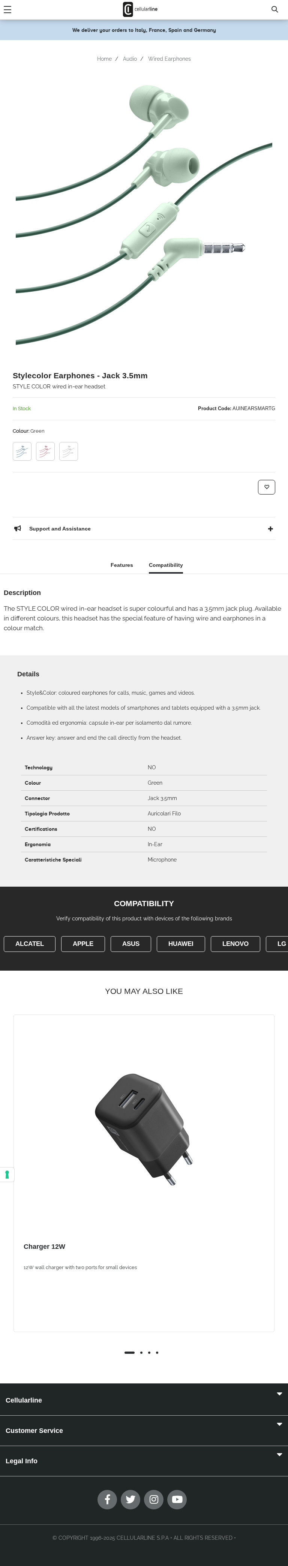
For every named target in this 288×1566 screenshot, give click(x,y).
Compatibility (166, 565)
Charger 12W (44, 1246)
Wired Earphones (169, 59)
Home (104, 59)
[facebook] (107, 1499)
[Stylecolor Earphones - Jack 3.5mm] (22, 451)
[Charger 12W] (144, 1129)
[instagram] (154, 1499)
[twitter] (130, 1499)
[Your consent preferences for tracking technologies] (7, 1174)
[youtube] (177, 1499)
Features (122, 565)
